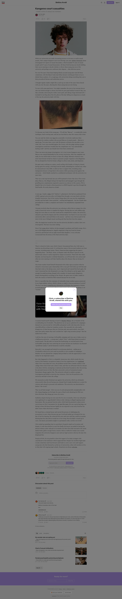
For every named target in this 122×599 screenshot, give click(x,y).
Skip (61, 308)
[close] (74, 289)
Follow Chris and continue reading (61, 304)
